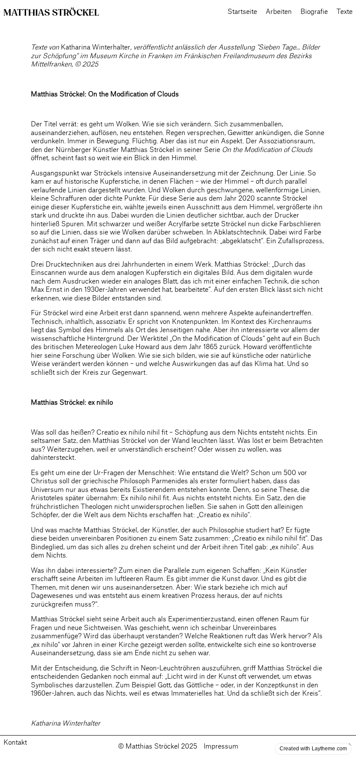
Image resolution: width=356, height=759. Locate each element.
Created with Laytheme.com (313, 749)
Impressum (221, 746)
